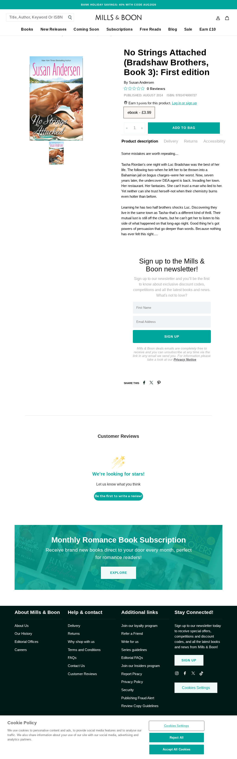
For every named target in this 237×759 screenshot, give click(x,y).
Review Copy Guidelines (140, 706)
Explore (118, 573)
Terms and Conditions (84, 650)
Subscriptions (119, 29)
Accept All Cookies (176, 749)
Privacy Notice (185, 359)
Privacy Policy (132, 682)
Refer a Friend (132, 633)
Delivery (171, 141)
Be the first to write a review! (118, 496)
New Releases (54, 29)
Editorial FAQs (132, 658)
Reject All (177, 737)
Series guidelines (134, 650)
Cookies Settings (196, 688)
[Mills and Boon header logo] (118, 17)
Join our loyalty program (139, 626)
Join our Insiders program (140, 666)
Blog (172, 29)
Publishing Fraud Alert (137, 698)
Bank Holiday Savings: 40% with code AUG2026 (118, 4)
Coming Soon (86, 29)
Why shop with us (81, 642)
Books (27, 29)
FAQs (72, 658)
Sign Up (188, 660)
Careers (21, 650)
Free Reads (150, 29)
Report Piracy (131, 674)
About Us (22, 626)
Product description (140, 141)
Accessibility (214, 141)
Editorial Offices (26, 642)
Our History (23, 633)
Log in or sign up (184, 103)
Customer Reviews (82, 674)
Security (127, 690)
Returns (191, 141)
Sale (188, 29)
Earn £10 (208, 29)
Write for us (130, 642)
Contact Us (76, 666)
